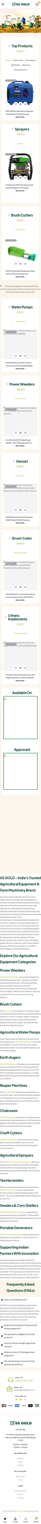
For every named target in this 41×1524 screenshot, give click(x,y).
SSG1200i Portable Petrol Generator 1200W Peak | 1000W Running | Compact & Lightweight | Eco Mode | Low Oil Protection (19, 112)
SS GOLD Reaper (10, 1092)
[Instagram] (25, 1400)
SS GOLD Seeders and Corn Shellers (13, 1212)
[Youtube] (20, 1400)
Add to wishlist (16, 104)
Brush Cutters (8, 1011)
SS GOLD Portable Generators (11, 1234)
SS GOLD (20, 1511)
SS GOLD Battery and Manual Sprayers (17, 1162)
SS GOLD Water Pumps (23, 1042)
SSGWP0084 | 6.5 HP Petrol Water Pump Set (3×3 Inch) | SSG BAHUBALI (19, 364)
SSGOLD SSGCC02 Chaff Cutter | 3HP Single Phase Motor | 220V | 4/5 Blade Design (20, 676)
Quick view (20, 104)
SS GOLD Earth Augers (8, 1064)
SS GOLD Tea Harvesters (9, 1190)
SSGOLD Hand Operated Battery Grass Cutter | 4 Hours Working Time (20, 272)
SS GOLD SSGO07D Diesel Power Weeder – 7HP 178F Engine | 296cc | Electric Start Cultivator (19, 441)
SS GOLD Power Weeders (9, 977)
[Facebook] (16, 1400)
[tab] (9, 60)
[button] (1, 19)
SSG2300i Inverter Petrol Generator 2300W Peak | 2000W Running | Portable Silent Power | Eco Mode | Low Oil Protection (20, 518)
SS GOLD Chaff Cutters (9, 1140)
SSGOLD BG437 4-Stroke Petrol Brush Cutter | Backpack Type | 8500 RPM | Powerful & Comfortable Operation (20, 596)
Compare (25, 104)
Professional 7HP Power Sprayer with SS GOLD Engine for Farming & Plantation (19, 186)
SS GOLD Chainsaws (7, 1117)
